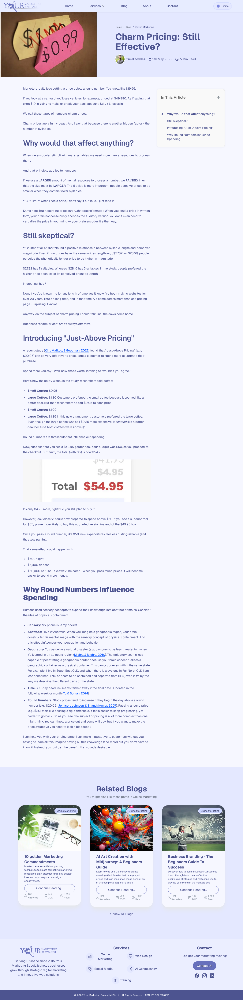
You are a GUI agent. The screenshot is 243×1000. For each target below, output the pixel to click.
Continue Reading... (49, 888)
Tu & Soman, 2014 (75, 693)
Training (125, 980)
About (147, 6)
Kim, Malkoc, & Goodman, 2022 (67, 350)
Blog (124, 6)
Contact (172, 6)
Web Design (143, 956)
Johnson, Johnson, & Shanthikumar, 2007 (87, 706)
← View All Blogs (121, 914)
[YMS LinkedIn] (212, 975)
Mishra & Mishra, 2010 (89, 655)
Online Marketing (105, 956)
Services (94, 6)
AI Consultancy (146, 969)
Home (69, 6)
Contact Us (204, 966)
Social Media (103, 969)
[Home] (22, 6)
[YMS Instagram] (204, 975)
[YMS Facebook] (197, 975)
